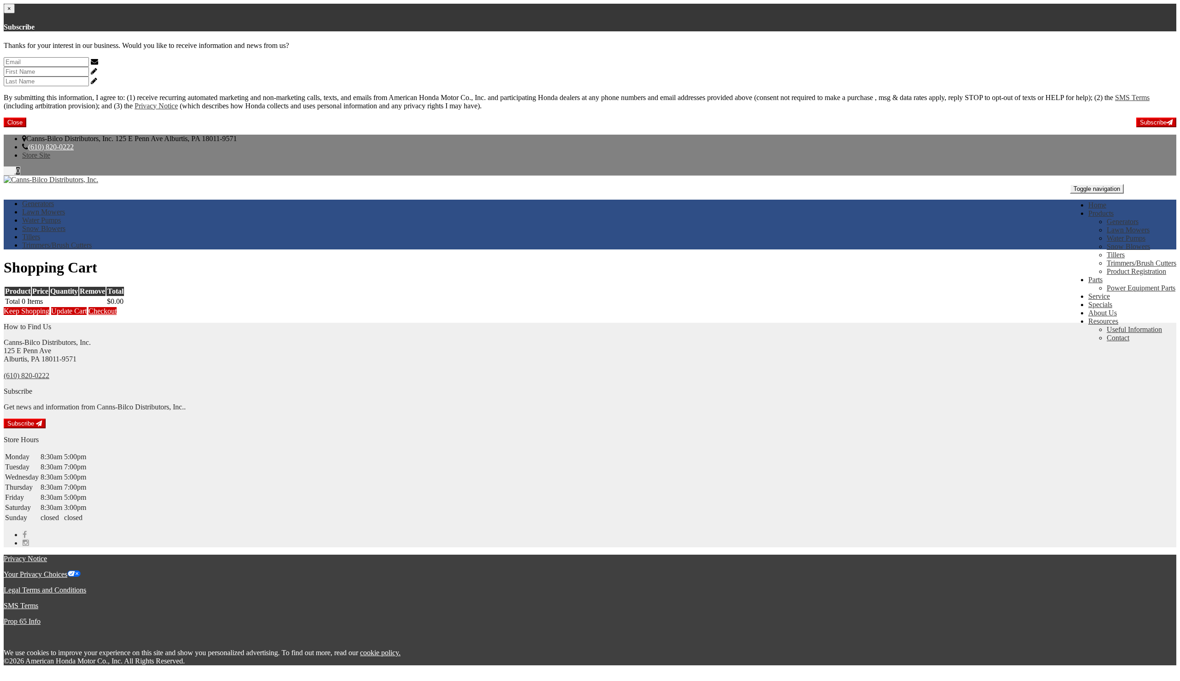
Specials (1100, 304)
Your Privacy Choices (35, 574)
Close (15, 122)
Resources (1103, 321)
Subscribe (1153, 122)
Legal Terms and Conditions (45, 590)
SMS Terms (1132, 97)
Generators (1123, 221)
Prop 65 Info (22, 621)
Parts (1095, 280)
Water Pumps (1126, 238)
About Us (1102, 313)
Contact (1118, 338)
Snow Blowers (1128, 246)
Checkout (102, 311)
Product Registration (1136, 271)
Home (1097, 205)
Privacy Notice (156, 106)
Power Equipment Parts (1141, 288)
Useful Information (1134, 329)
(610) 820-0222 (51, 147)
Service (1099, 296)
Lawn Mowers (1128, 230)
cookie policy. (380, 653)
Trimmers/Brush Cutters (1141, 263)
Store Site (36, 155)
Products (1101, 213)
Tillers (1116, 255)
